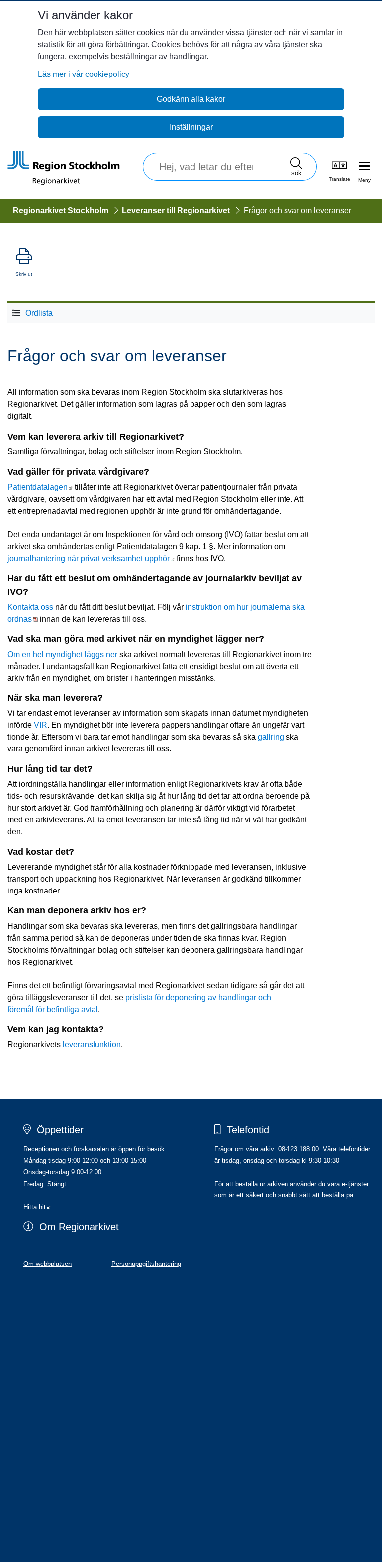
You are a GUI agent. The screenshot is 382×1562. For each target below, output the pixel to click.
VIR (40, 725)
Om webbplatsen (47, 1263)
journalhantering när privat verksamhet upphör (91, 558)
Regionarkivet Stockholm (60, 210)
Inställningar (191, 127)
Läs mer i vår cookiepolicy (83, 74)
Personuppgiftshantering (146, 1263)
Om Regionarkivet (79, 1226)
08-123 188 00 (298, 1149)
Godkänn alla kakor (191, 99)
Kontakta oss (30, 607)
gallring (271, 737)
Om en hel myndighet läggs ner (62, 654)
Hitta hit (37, 1207)
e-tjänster (355, 1184)
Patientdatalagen (40, 487)
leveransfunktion (92, 1045)
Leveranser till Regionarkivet (176, 210)
